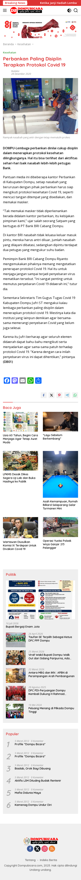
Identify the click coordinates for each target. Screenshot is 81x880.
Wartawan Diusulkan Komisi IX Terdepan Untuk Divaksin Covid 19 (19, 545)
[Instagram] (44, 849)
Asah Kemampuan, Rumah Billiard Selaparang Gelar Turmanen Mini (60, 505)
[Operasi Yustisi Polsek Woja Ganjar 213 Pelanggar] (60, 527)
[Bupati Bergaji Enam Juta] (40, 599)
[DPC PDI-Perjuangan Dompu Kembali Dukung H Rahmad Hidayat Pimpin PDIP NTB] (16, 693)
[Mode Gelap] (69, 10)
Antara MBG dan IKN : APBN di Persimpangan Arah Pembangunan (52, 674)
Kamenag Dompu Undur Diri (33, 805)
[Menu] (5, 10)
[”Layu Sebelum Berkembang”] (60, 421)
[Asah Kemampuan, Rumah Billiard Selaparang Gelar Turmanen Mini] (60, 474)
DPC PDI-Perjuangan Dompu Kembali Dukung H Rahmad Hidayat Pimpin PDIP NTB (47, 692)
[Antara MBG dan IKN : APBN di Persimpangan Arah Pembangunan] (16, 675)
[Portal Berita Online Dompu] (26, 10)
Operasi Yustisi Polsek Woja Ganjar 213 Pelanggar (57, 544)
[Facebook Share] (44, 395)
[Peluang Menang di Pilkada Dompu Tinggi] (15, 711)
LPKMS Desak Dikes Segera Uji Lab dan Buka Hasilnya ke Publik (19, 477)
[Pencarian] (76, 10)
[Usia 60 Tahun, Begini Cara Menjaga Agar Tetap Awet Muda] (20, 422)
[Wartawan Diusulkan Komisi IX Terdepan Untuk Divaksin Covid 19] (20, 527)
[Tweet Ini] (51, 395)
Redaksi (15, 71)
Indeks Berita (48, 860)
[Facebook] (30, 849)
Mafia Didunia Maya (28, 793)
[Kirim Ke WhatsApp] (75, 395)
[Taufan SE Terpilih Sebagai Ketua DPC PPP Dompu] (16, 640)
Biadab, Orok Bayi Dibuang (33, 768)
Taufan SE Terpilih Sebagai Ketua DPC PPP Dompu (50, 638)
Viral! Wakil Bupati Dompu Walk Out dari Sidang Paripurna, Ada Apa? (49, 656)
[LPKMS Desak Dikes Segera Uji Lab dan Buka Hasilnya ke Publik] (20, 461)
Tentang (30, 860)
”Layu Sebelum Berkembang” (52, 436)
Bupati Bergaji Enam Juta (23, 626)
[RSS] (52, 849)
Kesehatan (9, 52)
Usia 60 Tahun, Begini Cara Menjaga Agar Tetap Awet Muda (20, 439)
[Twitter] (37, 849)
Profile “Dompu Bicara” (30, 744)
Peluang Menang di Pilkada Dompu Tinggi (51, 710)
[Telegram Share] (67, 395)
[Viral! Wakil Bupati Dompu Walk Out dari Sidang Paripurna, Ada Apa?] (16, 657)
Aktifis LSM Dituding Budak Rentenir (38, 780)
